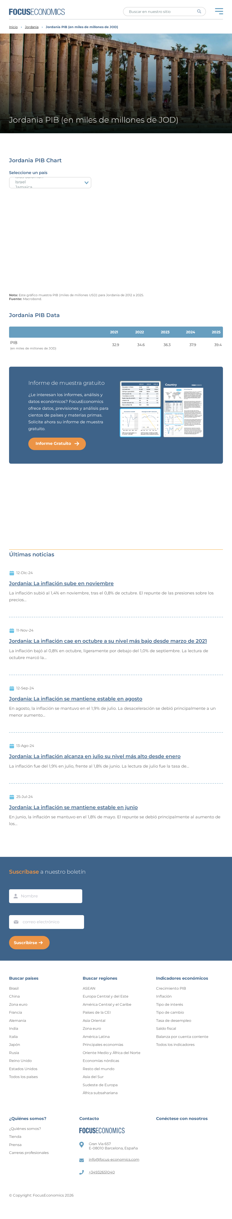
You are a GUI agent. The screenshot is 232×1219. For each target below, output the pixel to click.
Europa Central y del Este (105, 996)
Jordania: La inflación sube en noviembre (61, 583)
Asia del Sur (93, 1077)
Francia (15, 1012)
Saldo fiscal (166, 1028)
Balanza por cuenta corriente (182, 1037)
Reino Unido (20, 1061)
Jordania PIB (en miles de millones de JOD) (82, 27)
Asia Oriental (94, 1020)
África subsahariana (100, 1093)
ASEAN (89, 988)
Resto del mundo (98, 1069)
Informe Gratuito (53, 443)
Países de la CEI (97, 1012)
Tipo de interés (169, 1004)
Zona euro (18, 1004)
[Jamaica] (50, 187)
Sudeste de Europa (100, 1085)
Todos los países (23, 1077)
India (13, 1028)
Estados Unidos (23, 1069)
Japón (14, 1044)
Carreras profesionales (29, 1153)
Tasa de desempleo (173, 1020)
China (14, 996)
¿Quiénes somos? (25, 1129)
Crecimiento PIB (171, 988)
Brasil (14, 988)
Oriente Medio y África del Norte (111, 1053)
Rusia (14, 1053)
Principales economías (103, 1044)
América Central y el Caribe (107, 1004)
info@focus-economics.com (114, 1159)
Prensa (15, 1145)
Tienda (15, 1136)
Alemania (17, 1020)
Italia (13, 1037)
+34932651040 (102, 1172)
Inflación (164, 996)
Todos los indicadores (175, 1044)
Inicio (13, 27)
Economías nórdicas (101, 1061)
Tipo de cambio (170, 1012)
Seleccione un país (28, 172)
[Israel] (50, 182)
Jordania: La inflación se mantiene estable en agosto (75, 699)
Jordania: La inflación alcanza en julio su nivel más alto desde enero (95, 756)
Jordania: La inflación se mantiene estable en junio (73, 807)
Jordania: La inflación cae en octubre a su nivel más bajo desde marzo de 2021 (108, 641)
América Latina (96, 1037)
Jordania (32, 27)
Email (15, 910)
